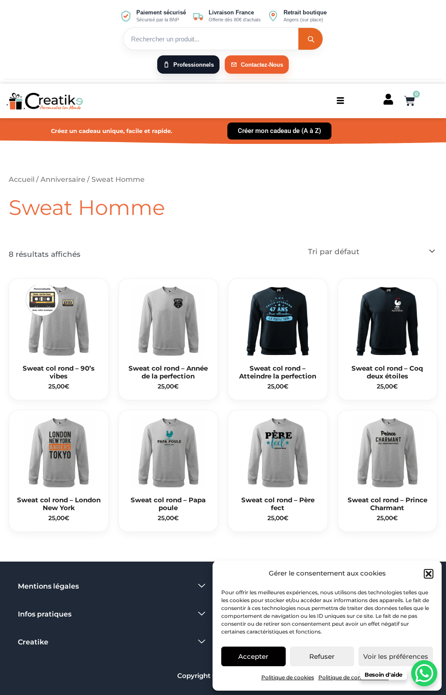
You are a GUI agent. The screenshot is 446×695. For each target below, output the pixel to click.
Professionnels (193, 64)
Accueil (21, 179)
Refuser (321, 656)
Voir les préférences (395, 656)
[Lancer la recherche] (310, 38)
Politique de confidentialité (353, 677)
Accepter (253, 656)
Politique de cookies (287, 677)
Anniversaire (63, 179)
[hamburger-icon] (340, 101)
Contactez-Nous (262, 64)
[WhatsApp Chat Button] (424, 673)
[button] (428, 573)
